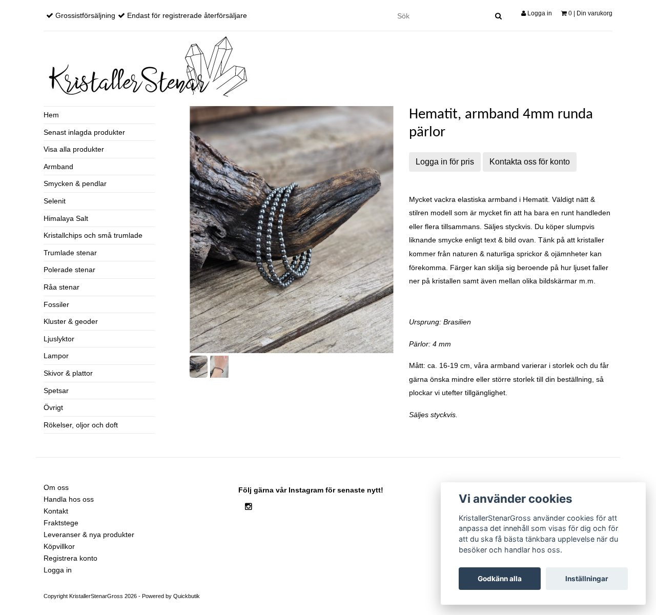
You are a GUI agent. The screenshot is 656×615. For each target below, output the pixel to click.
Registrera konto (70, 558)
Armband (58, 166)
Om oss (56, 487)
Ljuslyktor (59, 339)
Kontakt (56, 511)
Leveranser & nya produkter (89, 534)
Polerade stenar (69, 269)
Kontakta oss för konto (529, 161)
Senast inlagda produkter (84, 132)
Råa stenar (61, 287)
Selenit (55, 201)
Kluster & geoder (71, 321)
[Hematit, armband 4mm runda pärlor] (292, 229)
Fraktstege (61, 523)
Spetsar (56, 390)
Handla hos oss (69, 499)
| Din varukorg (590, 13)
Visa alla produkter (74, 149)
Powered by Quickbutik (171, 596)
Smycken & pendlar (75, 183)
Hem (51, 115)
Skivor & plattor (68, 373)
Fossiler (56, 304)
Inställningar (586, 579)
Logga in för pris (445, 161)
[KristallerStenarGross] (146, 66)
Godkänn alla (500, 579)
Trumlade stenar (70, 253)
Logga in (539, 13)
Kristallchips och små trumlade (93, 235)
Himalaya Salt (66, 218)
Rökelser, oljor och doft (81, 425)
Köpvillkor (59, 546)
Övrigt (53, 407)
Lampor (56, 356)
